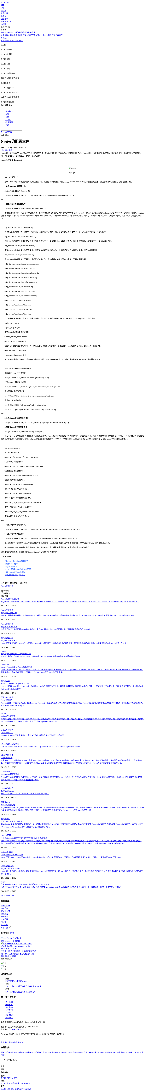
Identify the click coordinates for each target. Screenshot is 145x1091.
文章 (3, 41)
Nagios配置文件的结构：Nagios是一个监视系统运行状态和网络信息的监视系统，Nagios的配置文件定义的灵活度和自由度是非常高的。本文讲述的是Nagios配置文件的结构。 (70, 602)
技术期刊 (9, 122)
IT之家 (84, 1052)
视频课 (3, 32)
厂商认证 (35, 35)
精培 (16, 992)
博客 (3, 5)
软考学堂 (31, 32)
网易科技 (19, 1052)
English (8, 1012)
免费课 (3, 16)
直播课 (25, 32)
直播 (21, 41)
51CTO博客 (10, 986)
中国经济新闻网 (75, 1052)
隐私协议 (9, 1018)
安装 (8, 681)
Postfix (7, 733)
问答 (10, 41)
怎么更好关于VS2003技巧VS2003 (25, 884)
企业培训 (4, 19)
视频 (7, 114)
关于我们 (9, 1002)
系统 (11, 697)
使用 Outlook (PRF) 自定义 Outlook (24, 838)
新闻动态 (9, 1005)
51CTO (8, 981)
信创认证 (21, 35)
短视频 (20, 32)
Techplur (24, 981)
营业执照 (5, 1042)
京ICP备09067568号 (16, 1029)
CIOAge (14, 981)
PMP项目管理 (49, 35)
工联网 (90, 1052)
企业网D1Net (124, 1052)
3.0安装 (11, 868)
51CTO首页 (5, 2)
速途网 (66, 1052)
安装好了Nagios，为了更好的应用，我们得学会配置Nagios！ (25, 794)
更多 (12, 933)
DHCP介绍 (10, 744)
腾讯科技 (11, 1052)
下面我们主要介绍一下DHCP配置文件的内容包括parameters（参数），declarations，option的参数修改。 (41, 747)
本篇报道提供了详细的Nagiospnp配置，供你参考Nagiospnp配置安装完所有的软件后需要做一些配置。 (41, 656)
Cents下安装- (16, 667)
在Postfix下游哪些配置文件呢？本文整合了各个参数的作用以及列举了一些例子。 (33, 735)
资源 (6, 41)
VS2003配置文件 (7, 896)
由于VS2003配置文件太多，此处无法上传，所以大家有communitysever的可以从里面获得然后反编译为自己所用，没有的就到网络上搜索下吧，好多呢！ (61, 887)
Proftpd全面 (10, 774)
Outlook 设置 (11, 821)
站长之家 (60, 1052)
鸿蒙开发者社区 (7, 22)
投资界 (131, 1052)
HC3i (19, 981)
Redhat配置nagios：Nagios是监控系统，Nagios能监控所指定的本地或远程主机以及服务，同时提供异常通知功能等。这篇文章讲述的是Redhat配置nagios (61, 857)
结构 (10, 599)
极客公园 (96, 1052)
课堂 (13, 41)
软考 (15, 35)
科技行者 (40, 1052)
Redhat (3, 866)
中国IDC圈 (114, 1052)
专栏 (17, 41)
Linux (6, 758)
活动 (7, 125)
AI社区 (8, 120)
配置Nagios (5, 802)
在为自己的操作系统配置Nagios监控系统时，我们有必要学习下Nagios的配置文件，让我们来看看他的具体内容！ (46, 629)
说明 (9, 640)
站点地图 (9, 1007)
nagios (12, 866)
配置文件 (9, 586)
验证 (9, 613)
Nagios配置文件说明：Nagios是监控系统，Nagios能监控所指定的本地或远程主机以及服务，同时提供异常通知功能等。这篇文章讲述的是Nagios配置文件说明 (63, 643)
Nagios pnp (5, 664)
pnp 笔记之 (16, 654)
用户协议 (9, 1015)
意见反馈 (9, 1010)
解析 (9, 627)
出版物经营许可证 (16, 1042)
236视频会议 (105, 1052)
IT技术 (41, 35)
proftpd (8, 716)
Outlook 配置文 (7, 835)
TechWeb (47, 1052)
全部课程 (4, 35)
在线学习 (4, 38)
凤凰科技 (26, 1052)
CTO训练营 (30, 992)
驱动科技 (33, 1052)
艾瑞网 (54, 1052)
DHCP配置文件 (7, 755)
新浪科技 (4, 1052)
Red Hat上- (15, 683)
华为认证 (28, 35)
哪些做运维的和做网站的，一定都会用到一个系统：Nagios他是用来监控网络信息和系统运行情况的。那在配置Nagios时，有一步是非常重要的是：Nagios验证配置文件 (67, 615)
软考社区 (4, 13)
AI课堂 (3, 24)
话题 (7, 117)
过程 (8, 805)
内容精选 (9, 111)
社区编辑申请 (6, 132)
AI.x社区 (38, 986)
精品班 (3, 11)
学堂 (3, 8)
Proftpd (3, 788)
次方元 (137, 1052)
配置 (3, 697)
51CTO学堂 (10, 992)
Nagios (3, 586)
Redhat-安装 (12, 855)
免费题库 (59, 35)
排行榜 (14, 32)
